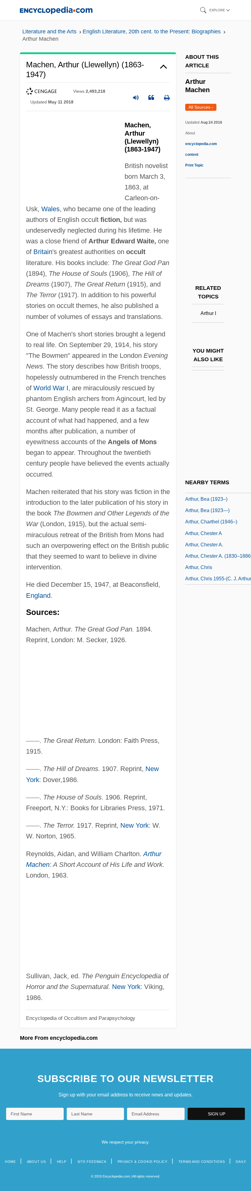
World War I (50, 388)
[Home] (56, 10)
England (38, 595)
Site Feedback (92, 1161)
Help (61, 1161)
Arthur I (208, 313)
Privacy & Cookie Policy (142, 1161)
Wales (50, 209)
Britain (42, 252)
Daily (241, 1161)
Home (10, 1161)
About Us (36, 1161)
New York (134, 825)
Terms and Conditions (201, 1161)
